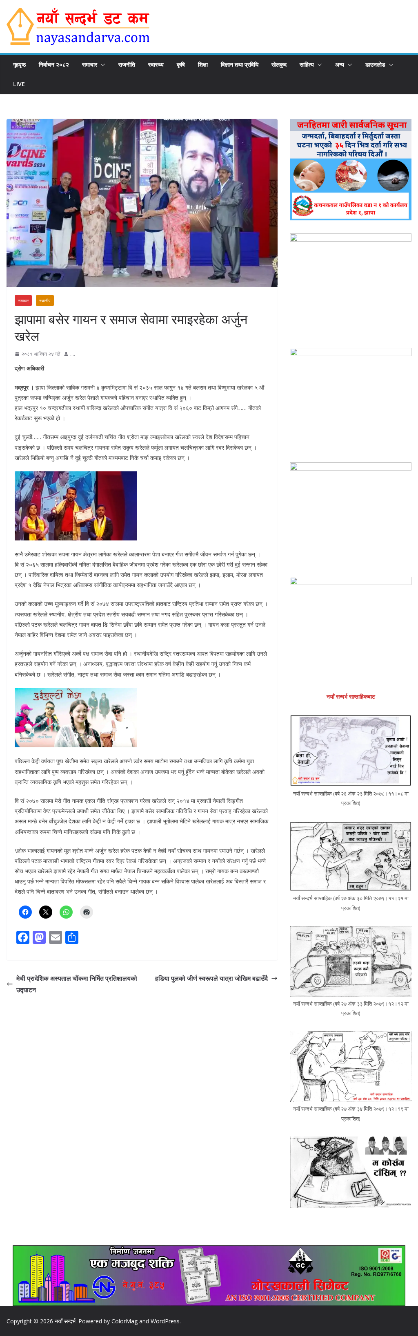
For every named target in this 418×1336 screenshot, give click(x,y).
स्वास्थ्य (156, 64)
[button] (101, 64)
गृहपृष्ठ (19, 64)
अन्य (339, 64)
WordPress (165, 1321)
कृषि (181, 64)
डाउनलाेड (375, 64)
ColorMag (124, 1321)
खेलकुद (279, 64)
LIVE (19, 84)
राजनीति (126, 64)
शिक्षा (203, 64)
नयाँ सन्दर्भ (65, 1321)
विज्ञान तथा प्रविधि (239, 64)
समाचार (89, 64)
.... (72, 353)
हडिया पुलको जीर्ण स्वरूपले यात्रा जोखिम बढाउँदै (211, 978)
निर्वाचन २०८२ (54, 64)
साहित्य (307, 64)
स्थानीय (45, 300)
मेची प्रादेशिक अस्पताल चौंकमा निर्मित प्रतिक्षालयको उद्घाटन (76, 984)
